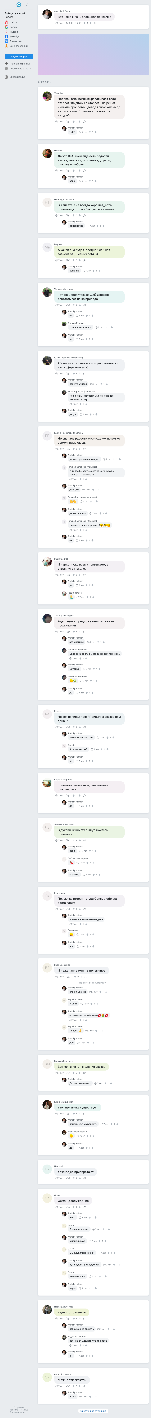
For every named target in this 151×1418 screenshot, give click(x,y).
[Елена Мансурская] (48, 1104)
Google (13, 27)
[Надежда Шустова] (48, 1309)
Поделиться (95, 22)
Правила (13, 1409)
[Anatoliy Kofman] (48, 14)
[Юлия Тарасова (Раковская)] (48, 360)
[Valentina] (48, 96)
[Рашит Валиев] (48, 562)
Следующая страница (93, 1410)
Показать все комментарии (93, 983)
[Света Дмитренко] (48, 782)
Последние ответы (20, 68)
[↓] (90, 23)
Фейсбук (14, 36)
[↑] (84, 23)
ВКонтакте (15, 41)
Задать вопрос (18, 56)
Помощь (24, 1409)
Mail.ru (13, 22)
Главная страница (20, 63)
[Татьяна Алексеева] (48, 618)
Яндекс (13, 31)
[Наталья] (48, 153)
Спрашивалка (17, 76)
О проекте (19, 1407)
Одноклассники (18, 45)
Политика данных (19, 1412)
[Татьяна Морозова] (48, 292)
